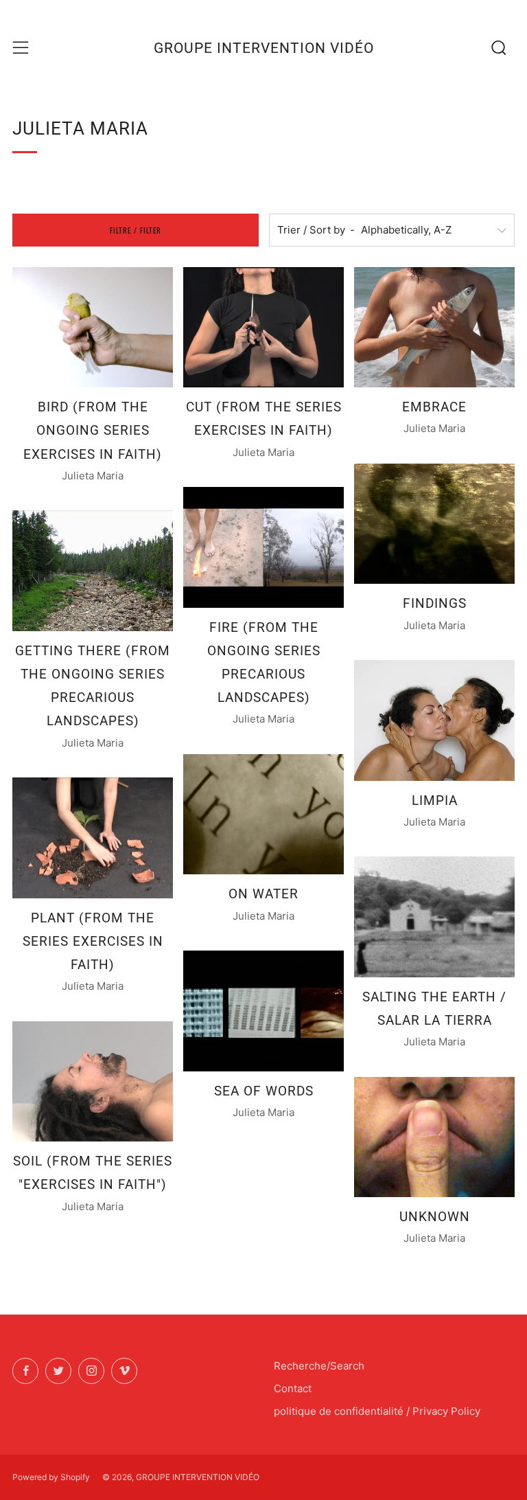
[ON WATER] (263, 814)
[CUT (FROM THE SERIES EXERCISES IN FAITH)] (263, 327)
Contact (293, 1388)
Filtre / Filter (135, 230)
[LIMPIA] (434, 720)
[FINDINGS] (434, 524)
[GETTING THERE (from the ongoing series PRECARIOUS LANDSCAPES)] (92, 570)
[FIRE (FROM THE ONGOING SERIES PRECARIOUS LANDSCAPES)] (263, 547)
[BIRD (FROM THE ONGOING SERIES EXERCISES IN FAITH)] (92, 327)
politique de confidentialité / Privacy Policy (377, 1411)
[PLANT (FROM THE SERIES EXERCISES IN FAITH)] (92, 837)
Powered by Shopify (51, 1477)
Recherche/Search (319, 1365)
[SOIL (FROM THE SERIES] (92, 1081)
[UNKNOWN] (434, 1137)
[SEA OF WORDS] (263, 1011)
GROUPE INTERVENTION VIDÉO (264, 48)
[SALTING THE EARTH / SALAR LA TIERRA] (434, 916)
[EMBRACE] (434, 327)
